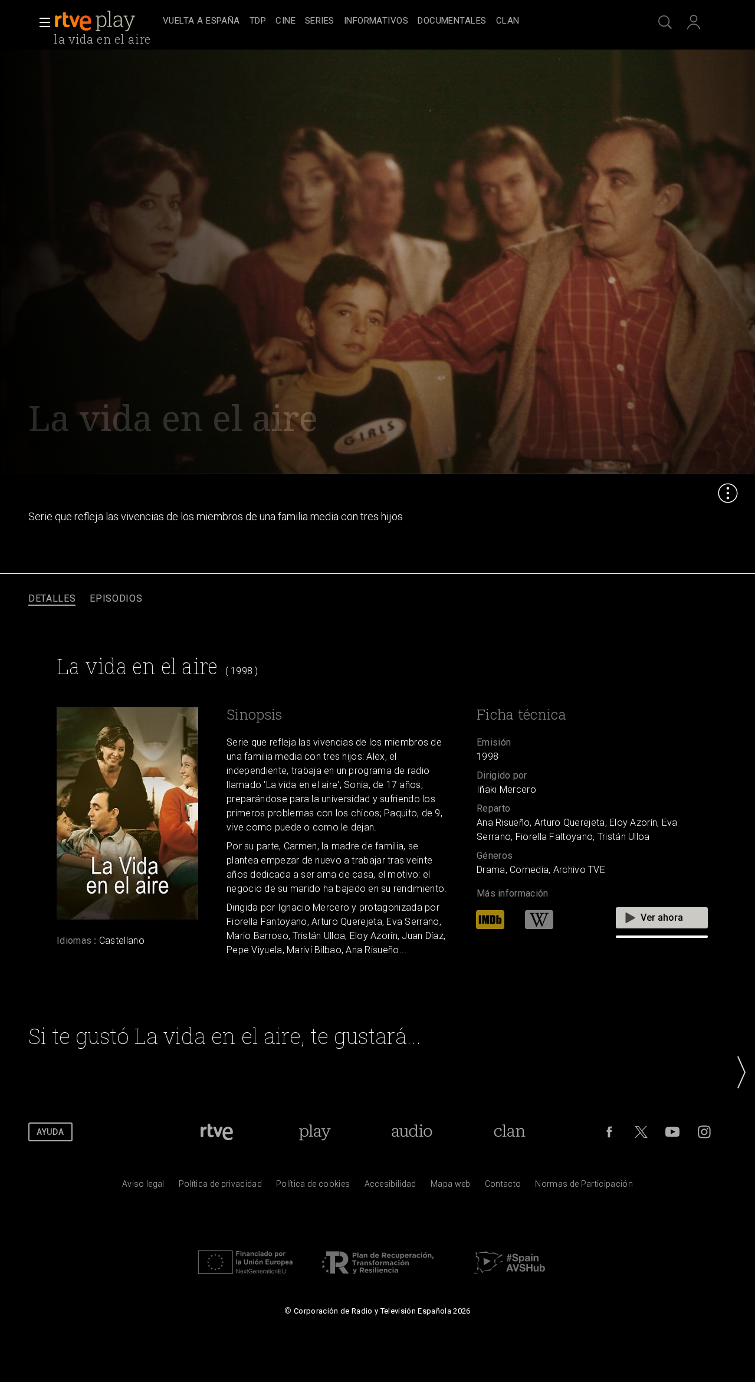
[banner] (106, 21)
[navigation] (390, 21)
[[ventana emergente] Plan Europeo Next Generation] (245, 1277)
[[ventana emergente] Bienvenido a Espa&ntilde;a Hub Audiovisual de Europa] (510, 1277)
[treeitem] (201, 21)
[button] (41, 22)
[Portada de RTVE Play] (96, 21)
